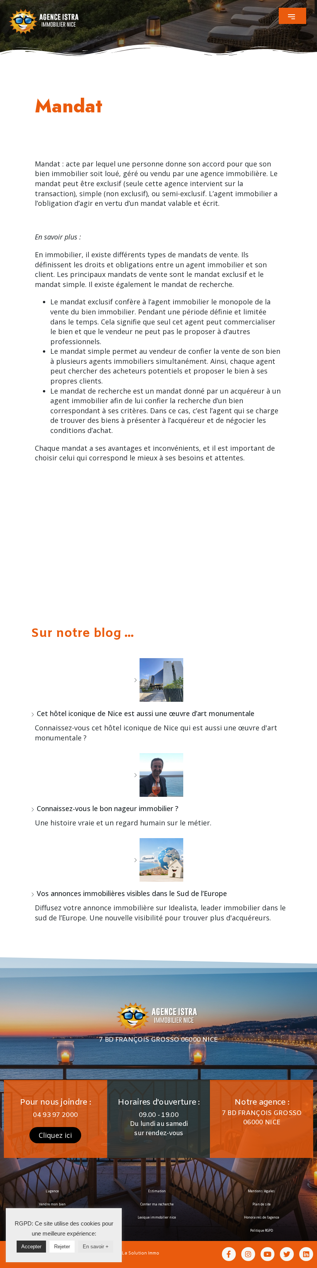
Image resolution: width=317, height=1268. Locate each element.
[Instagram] (248, 1254)
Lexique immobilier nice (157, 1217)
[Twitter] (287, 1254)
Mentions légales (261, 1191)
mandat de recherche (95, 391)
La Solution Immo (140, 1253)
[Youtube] (267, 1254)
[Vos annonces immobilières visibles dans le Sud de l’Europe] (158, 860)
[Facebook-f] (229, 1254)
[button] (292, 16)
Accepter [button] (31, 1246)
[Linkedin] (306, 1254)
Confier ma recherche (157, 1204)
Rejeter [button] (62, 1246)
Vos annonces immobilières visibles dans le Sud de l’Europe (132, 893)
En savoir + (96, 1246)
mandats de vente (208, 254)
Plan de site (261, 1204)
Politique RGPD (261, 1230)
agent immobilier (243, 193)
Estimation (157, 1191)
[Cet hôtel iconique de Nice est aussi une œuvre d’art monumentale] (158, 680)
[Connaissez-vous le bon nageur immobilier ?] (158, 775)
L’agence (52, 1191)
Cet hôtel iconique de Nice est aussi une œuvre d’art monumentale (145, 713)
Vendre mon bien (52, 1204)
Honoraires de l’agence (261, 1217)
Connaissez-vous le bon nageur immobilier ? (107, 808)
